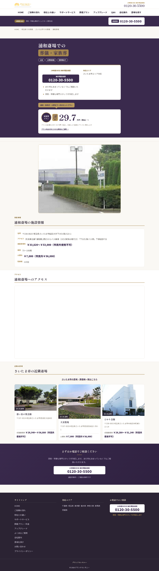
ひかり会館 (109, 419)
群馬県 (97, 506)
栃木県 (83, 506)
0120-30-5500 (127, 21)
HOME (21, 12)
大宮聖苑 (64, 422)
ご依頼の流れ (34, 12)
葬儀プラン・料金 (21, 524)
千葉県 (64, 506)
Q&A (113, 12)
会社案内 (123, 12)
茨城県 (64, 510)
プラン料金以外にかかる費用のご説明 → (55, 129)
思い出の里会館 (24, 414)
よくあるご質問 (20, 533)
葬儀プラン (84, 12)
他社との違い (50, 12)
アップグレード (100, 12)
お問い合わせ (20, 546)
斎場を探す (136, 12)
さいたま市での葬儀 (42, 29)
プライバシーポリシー (23, 551)
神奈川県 (90, 506)
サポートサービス (67, 12)
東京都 (77, 506)
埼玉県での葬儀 (27, 29)
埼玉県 (71, 506)
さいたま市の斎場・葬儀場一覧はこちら (79, 379)
